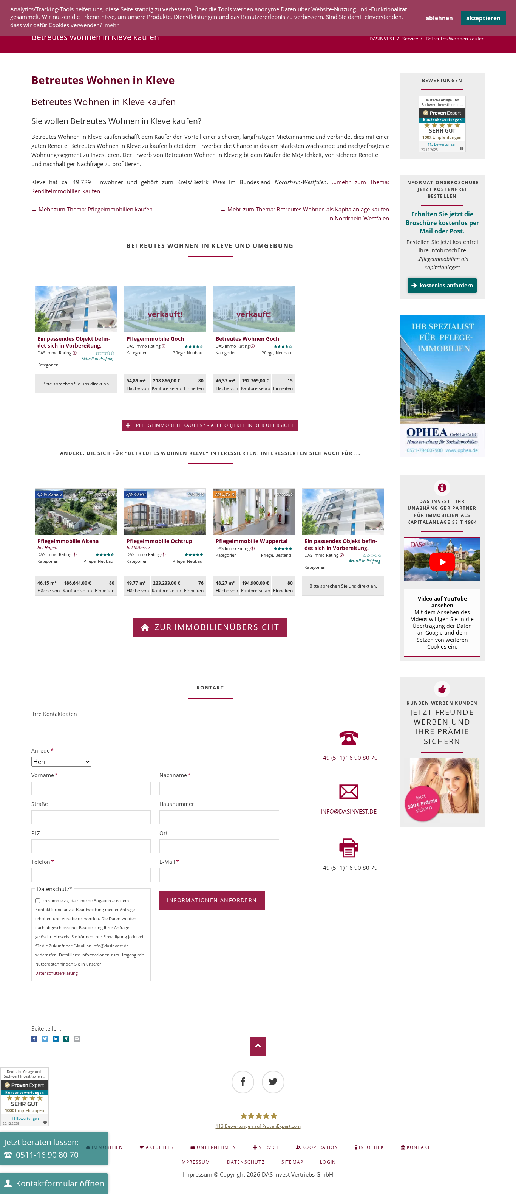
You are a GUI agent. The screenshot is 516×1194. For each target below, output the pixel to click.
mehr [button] (112, 25)
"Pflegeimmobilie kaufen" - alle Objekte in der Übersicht (213, 425)
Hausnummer (176, 803)
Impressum (197, 1174)
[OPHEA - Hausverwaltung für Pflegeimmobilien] (442, 387)
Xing (66, 1039)
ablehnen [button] (439, 18)
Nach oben (258, 1046)
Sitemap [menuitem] (292, 1162)
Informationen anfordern (212, 900)
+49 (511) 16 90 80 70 (349, 757)
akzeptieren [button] (483, 18)
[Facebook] (243, 1082)
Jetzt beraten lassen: (41, 1148)
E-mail (77, 1039)
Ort (163, 833)
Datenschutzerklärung (56, 973)
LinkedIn (56, 1039)
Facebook (34, 1039)
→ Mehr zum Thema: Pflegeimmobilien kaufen (92, 209)
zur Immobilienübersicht (216, 627)
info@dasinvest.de (349, 811)
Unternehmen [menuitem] (216, 1147)
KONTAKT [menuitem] (418, 1147)
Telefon (43, 861)
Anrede (43, 750)
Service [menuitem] (269, 1147)
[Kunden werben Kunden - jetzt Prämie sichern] (441, 790)
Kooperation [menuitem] (320, 1147)
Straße (39, 803)
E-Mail (171, 861)
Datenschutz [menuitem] (246, 1162)
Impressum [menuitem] (195, 1162)
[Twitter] (273, 1082)
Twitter (45, 1039)
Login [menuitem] (328, 1162)
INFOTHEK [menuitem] (371, 1147)
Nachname (175, 775)
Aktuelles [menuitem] (160, 1147)
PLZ (35, 833)
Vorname (44, 775)
